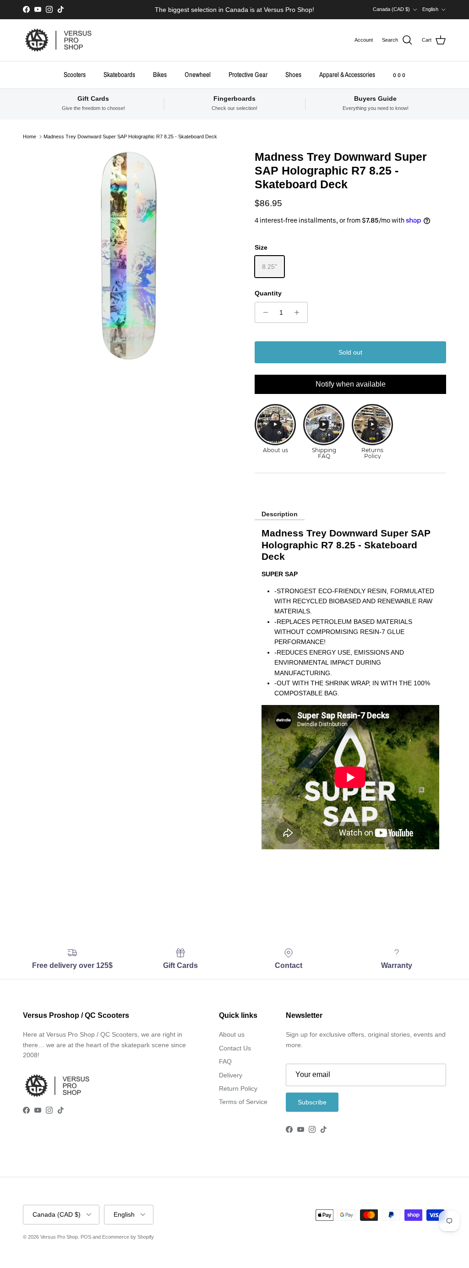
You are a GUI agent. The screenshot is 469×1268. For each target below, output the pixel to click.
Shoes (293, 74)
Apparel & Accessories (347, 74)
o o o (399, 74)
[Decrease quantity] (263, 312)
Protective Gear (248, 74)
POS (86, 1237)
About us (232, 1034)
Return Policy (238, 1088)
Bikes (160, 74)
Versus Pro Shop (59, 1237)
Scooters (75, 74)
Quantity (268, 293)
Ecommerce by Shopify (128, 1237)
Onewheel (198, 74)
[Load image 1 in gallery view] (128, 255)
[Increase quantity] (299, 312)
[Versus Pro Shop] (58, 40)
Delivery (230, 1075)
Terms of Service (243, 1101)
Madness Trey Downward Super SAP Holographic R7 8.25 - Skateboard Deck (130, 136)
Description (280, 514)
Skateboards (119, 74)
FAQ (225, 1061)
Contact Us (235, 1048)
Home (29, 136)
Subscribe (312, 1102)
